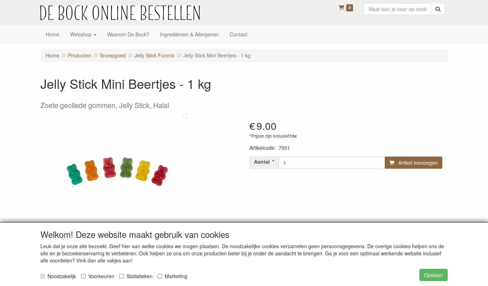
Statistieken (139, 276)
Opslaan (433, 275)
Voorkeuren (101, 276)
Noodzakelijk (62, 276)
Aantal (262, 161)
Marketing (176, 276)
